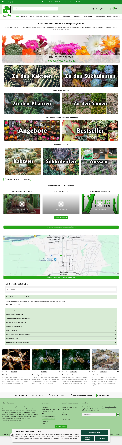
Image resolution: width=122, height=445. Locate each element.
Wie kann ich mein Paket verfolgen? (16, 322)
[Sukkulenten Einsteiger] (61, 161)
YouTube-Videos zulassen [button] (22, 209)
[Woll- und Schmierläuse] (76, 359)
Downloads (45, 407)
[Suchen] (56, 9)
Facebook (9, 179)
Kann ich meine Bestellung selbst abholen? (18, 318)
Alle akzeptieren (94, 432)
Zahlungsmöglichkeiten (48, 416)
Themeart (111, 434)
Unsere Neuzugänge (61, 90)
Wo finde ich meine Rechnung (14, 314)
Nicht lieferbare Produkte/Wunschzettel (17, 342)
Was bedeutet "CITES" (12, 338)
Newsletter (45, 421)
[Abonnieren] (118, 414)
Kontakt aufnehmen (103, 395)
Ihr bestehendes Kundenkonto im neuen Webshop (50, 410)
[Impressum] (93, 8)
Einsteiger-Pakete (61, 144)
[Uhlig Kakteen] (6, 11)
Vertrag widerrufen (61, 426)
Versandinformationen (48, 419)
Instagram (26, 179)
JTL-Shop (117, 434)
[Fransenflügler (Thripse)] (46, 359)
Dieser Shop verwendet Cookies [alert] (28, 431)
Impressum (65, 417)
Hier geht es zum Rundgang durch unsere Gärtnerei (61, 227)
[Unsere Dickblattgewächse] (61, 49)
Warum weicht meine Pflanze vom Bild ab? (18, 334)
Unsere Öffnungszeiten (12, 310)
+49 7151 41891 (59, 395)
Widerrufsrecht (66, 419)
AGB (63, 412)
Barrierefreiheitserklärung (69, 407)
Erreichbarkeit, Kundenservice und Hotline (18, 297)
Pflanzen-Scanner (47, 414)
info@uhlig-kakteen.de (82, 395)
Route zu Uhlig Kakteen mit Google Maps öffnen (61, 277)
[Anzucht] (99, 161)
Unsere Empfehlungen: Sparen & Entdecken (61, 117)
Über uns (44, 423)
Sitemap (64, 414)
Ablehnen (102, 438)
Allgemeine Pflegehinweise (14, 326)
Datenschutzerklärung (111, 407)
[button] (97, 8)
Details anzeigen (87, 438)
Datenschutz (65, 409)
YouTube (17, 179)
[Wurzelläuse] (16, 359)
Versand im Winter (11, 330)
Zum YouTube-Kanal (61, 217)
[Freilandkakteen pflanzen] (105, 359)
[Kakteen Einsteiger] (23, 161)
